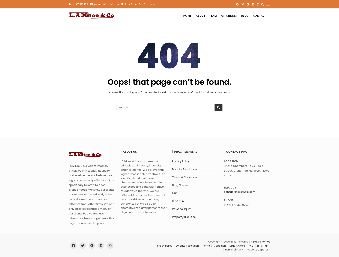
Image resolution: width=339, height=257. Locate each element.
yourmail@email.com (106, 4)
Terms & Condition (184, 177)
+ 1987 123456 (80, 4)
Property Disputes (184, 217)
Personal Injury (181, 209)
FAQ (174, 193)
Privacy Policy (180, 161)
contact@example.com (239, 192)
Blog (245, 15)
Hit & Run (178, 201)
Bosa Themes (261, 241)
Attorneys (229, 15)
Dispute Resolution (184, 169)
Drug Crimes (180, 185)
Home (187, 15)
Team (213, 15)
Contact (259, 15)
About (200, 15)
